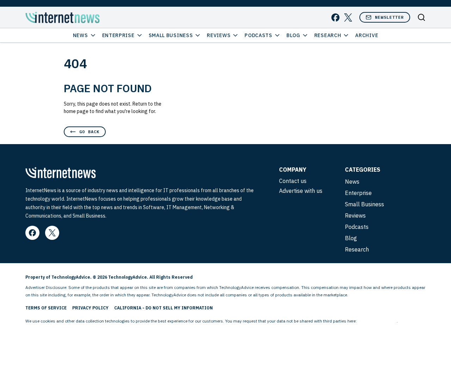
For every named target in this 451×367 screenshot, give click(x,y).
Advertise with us (300, 191)
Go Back (89, 131)
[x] (348, 17)
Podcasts (258, 35)
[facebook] (335, 17)
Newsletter (389, 17)
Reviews (218, 35)
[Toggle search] (421, 17)
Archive (366, 35)
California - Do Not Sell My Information (163, 307)
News (80, 35)
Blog (293, 35)
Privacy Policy (90, 307)
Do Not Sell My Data (377, 321)
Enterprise (118, 35)
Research (327, 35)
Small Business (171, 35)
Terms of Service (46, 307)
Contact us (293, 181)
